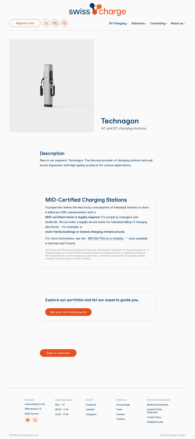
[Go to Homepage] (97, 9)
